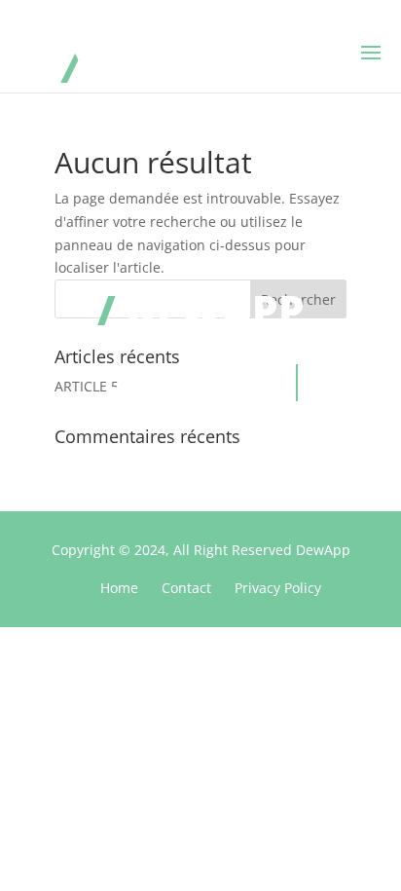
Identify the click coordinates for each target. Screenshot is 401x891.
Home (119, 587)
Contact (186, 587)
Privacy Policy (278, 587)
